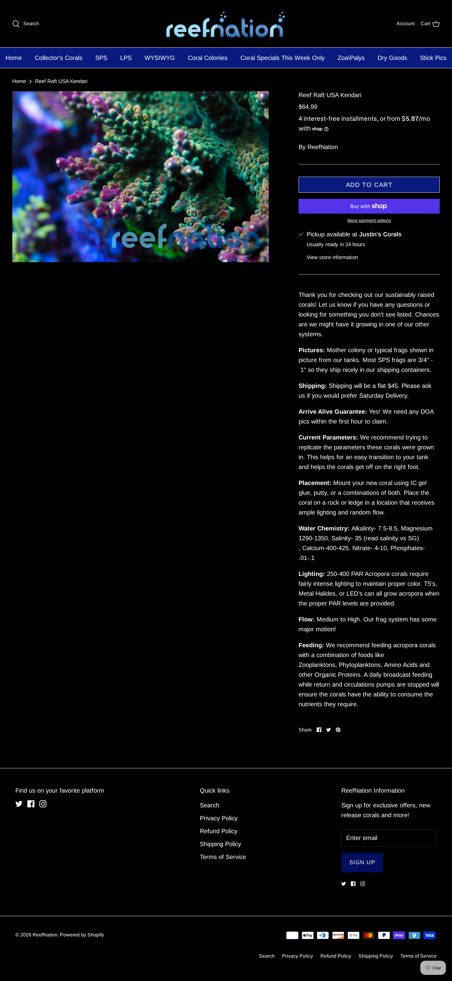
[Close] (286, 434)
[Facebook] (226, 527)
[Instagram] (235, 527)
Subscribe (226, 503)
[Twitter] (216, 527)
